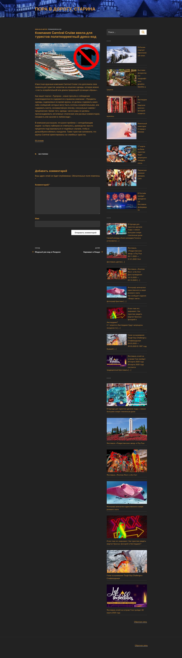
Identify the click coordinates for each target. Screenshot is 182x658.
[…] (118, 240)
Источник (39, 140)
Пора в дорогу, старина (65, 8)
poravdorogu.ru (54, 29)
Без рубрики (43, 154)
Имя (37, 218)
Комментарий (42, 184)
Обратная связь (140, 621)
